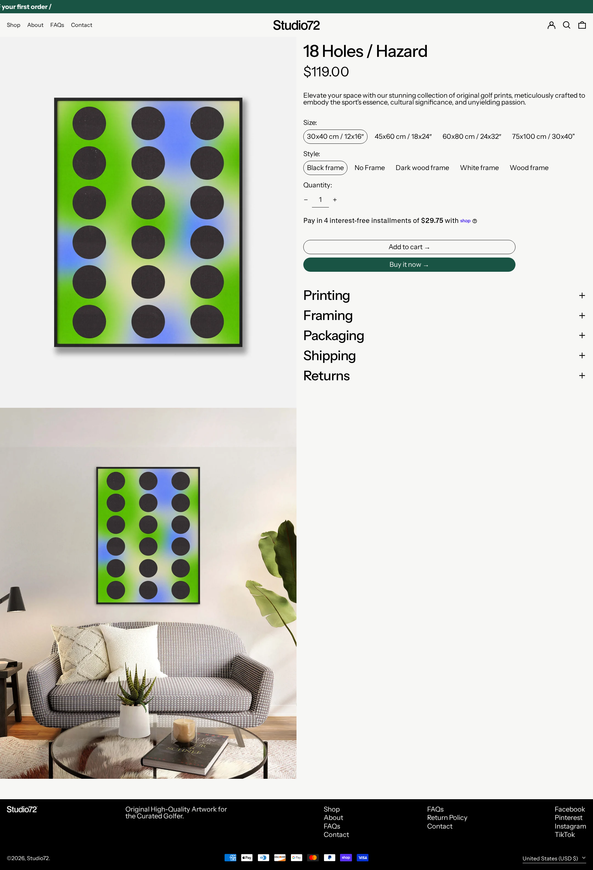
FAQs (332, 826)
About (333, 817)
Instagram (570, 826)
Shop (332, 809)
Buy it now (405, 264)
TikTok (565, 834)
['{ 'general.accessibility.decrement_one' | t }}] (306, 200)
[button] (566, 25)
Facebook (570, 809)
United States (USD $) (551, 858)
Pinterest (568, 817)
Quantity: (317, 185)
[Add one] (335, 200)
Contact (336, 834)
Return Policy (447, 817)
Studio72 (38, 858)
